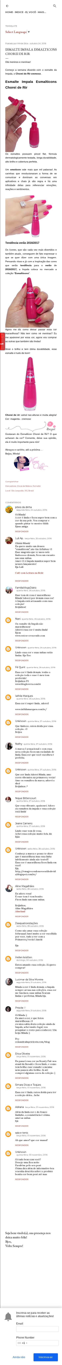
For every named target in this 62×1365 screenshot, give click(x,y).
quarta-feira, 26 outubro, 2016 (31, 590)
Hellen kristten (23, 957)
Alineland (20, 911)
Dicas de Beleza (24, 486)
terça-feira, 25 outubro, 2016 (38, 538)
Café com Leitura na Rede (29, 572)
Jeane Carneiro (23, 823)
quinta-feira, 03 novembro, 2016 (32, 1155)
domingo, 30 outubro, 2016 (30, 960)
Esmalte (37, 486)
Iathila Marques (24, 695)
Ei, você (30, 12)
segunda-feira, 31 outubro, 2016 (31, 982)
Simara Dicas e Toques (28, 1084)
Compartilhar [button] (12, 481)
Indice (19, 12)
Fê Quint (20, 667)
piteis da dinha (23, 507)
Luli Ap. (19, 538)
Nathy (18, 743)
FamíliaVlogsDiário (25, 587)
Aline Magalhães (24, 886)
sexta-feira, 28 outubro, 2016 (41, 848)
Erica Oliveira (22, 1053)
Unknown (20, 647)
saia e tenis (21, 1132)
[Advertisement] (31, 1276)
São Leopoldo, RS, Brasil (22, 490)
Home (9, 12)
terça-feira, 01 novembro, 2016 (31, 1056)
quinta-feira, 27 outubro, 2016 (42, 721)
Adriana (19, 1107)
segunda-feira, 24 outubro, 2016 (32, 510)
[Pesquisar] (55, 5)
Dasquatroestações (26, 923)
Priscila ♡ (20, 1007)
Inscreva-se (46, 1357)
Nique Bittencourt (25, 798)
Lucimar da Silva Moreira (29, 979)
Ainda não (19, 1357)
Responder (21, 531)
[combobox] (22, 1343)
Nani (18, 618)
